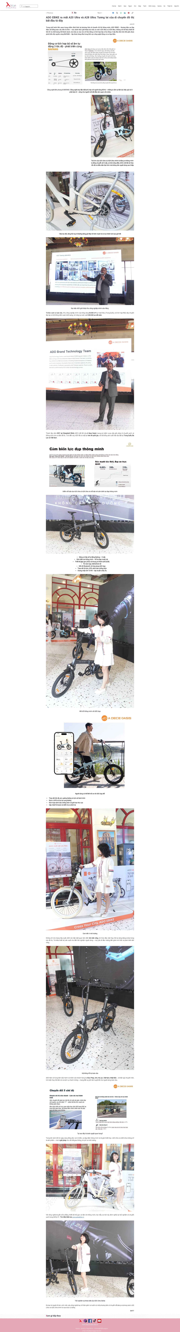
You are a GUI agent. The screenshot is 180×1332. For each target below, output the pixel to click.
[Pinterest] (128, 13)
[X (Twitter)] (117, 13)
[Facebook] (113, 13)
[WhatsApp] (121, 13)
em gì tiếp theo (53, 1316)
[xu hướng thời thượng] (80, 1321)
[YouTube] (99, 1321)
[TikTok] (95, 1321)
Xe (74, 13)
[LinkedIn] (124, 13)
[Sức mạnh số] (85, 1321)
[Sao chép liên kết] (132, 13)
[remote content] (67, 100)
